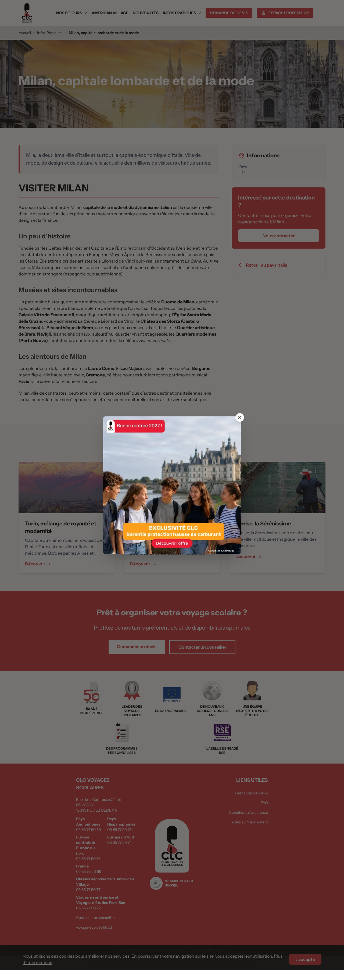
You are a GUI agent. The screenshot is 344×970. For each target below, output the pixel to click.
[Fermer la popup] (239, 417)
